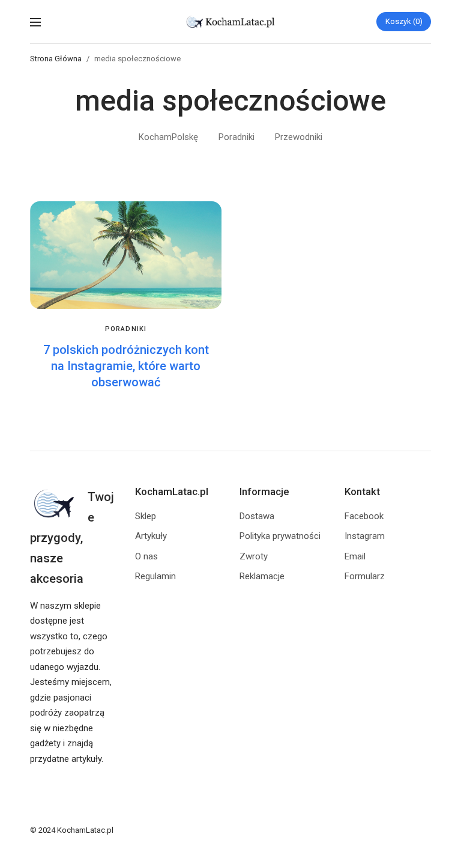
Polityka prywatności (280, 536)
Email (355, 556)
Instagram (365, 536)
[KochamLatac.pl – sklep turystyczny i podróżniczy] (231, 22)
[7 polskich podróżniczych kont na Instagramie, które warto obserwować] (125, 255)
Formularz (365, 576)
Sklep (145, 516)
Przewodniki (298, 137)
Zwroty (254, 556)
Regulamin (155, 576)
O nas (146, 556)
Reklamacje (262, 576)
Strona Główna (56, 58)
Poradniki (236, 137)
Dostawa (257, 516)
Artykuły (151, 536)
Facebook (364, 516)
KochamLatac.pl (85, 830)
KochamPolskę (168, 137)
